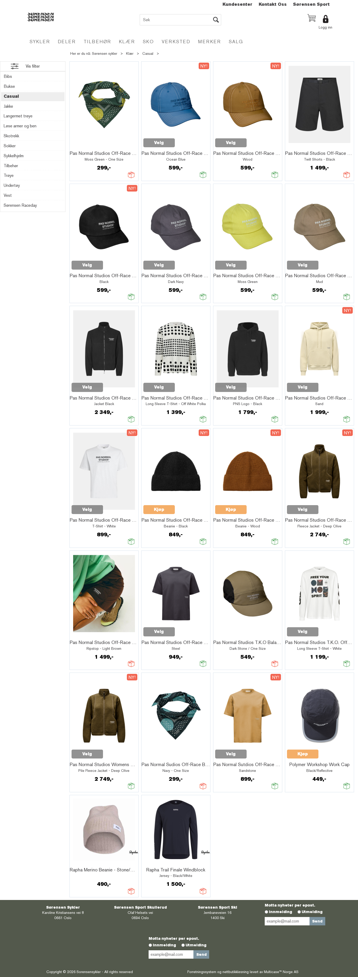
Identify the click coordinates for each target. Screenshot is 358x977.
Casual (147, 53)
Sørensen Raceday (20, 205)
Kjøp (159, 509)
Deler (67, 41)
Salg (236, 41)
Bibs (8, 76)
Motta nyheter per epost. (290, 905)
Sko (148, 41)
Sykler (40, 41)
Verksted (176, 41)
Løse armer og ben (20, 125)
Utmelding (312, 912)
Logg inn (325, 27)
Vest (8, 195)
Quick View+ (85, 145)
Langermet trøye (18, 115)
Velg (159, 142)
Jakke (8, 106)
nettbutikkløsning (236, 972)
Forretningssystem (201, 972)
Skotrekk (11, 135)
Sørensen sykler (104, 53)
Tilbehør (97, 41)
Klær (127, 41)
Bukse (9, 86)
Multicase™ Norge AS (281, 972)
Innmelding (280, 912)
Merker (209, 41)
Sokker (10, 145)
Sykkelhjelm (14, 155)
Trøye (9, 175)
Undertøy (12, 185)
